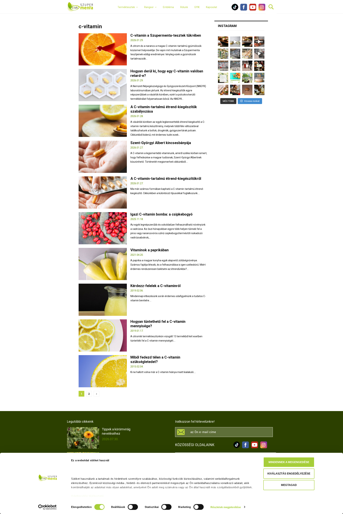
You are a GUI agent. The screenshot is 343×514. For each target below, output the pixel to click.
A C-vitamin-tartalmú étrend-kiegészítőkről (165, 178)
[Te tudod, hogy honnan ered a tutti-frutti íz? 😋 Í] (259, 90)
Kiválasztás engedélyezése (288, 473)
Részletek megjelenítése (225, 506)
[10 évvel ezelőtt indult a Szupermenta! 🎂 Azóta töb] (247, 78)
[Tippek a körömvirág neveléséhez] (83, 438)
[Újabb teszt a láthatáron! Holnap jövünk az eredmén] (259, 41)
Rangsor (149, 7)
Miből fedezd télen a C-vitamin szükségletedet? (155, 359)
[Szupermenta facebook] (243, 9)
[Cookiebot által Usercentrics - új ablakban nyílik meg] (47, 507)
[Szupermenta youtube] (252, 9)
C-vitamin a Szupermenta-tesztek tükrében (165, 35)
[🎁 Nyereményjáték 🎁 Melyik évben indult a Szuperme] (235, 78)
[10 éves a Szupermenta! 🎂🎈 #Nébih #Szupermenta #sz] (259, 78)
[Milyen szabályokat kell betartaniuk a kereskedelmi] (235, 54)
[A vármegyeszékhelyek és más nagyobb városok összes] (223, 66)
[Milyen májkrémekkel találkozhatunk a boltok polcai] (223, 41)
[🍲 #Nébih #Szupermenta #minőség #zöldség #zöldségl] (223, 90)
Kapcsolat (211, 7)
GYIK (197, 7)
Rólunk (184, 7)
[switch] (133, 507)
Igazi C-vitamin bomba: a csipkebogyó (161, 214)
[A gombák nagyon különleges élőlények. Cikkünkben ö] (247, 90)
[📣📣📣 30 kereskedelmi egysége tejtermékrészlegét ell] (235, 66)
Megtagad (289, 484)
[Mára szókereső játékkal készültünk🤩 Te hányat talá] (223, 78)
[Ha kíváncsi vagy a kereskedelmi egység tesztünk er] (259, 54)
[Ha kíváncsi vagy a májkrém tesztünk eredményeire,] (235, 41)
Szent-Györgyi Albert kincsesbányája (160, 143)
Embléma (168, 7)
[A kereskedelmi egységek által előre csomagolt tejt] (247, 54)
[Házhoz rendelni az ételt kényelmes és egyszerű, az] (235, 90)
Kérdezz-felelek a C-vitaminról (155, 286)
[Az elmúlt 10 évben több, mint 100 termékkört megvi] (259, 66)
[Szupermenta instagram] (261, 9)
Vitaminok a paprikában (149, 250)
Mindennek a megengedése (289, 462)
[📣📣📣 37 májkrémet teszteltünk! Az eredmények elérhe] (247, 41)
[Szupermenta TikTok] (235, 9)
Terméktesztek (126, 7)
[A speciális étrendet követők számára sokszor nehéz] (223, 54)
